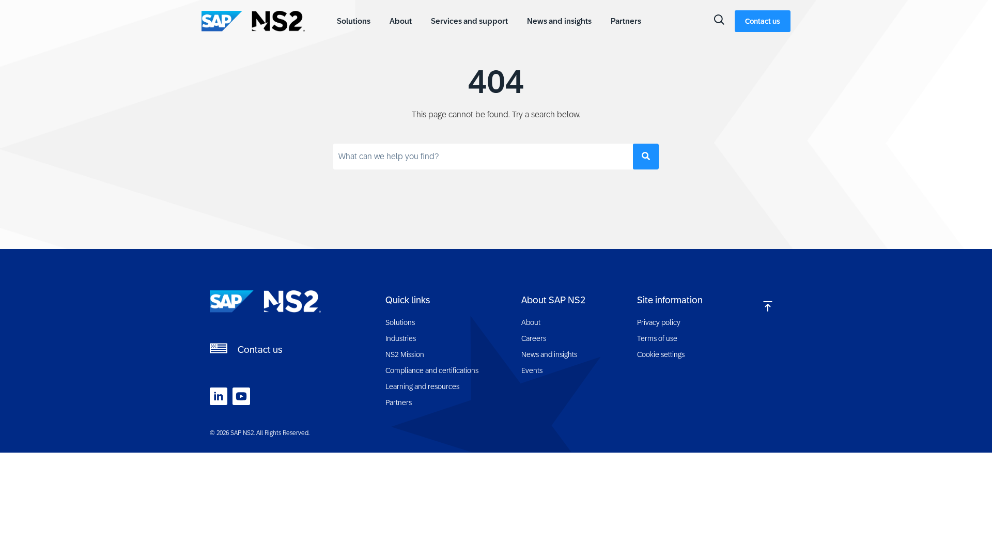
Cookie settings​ (661, 354)
